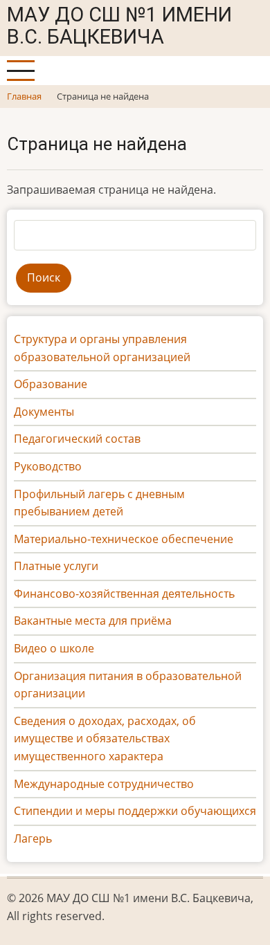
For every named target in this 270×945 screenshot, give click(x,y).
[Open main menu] (21, 70)
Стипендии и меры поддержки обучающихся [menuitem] (135, 810)
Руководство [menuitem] (48, 466)
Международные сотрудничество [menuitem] (104, 783)
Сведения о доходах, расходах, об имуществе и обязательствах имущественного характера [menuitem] (105, 738)
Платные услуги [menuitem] (56, 566)
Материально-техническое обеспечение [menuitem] (123, 539)
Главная (24, 96)
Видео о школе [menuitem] (54, 648)
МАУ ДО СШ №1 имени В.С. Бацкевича (119, 25)
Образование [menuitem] (50, 384)
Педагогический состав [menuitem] (77, 438)
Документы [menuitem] (44, 411)
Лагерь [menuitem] (33, 838)
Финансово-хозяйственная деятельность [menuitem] (124, 593)
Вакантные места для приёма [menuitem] (93, 620)
